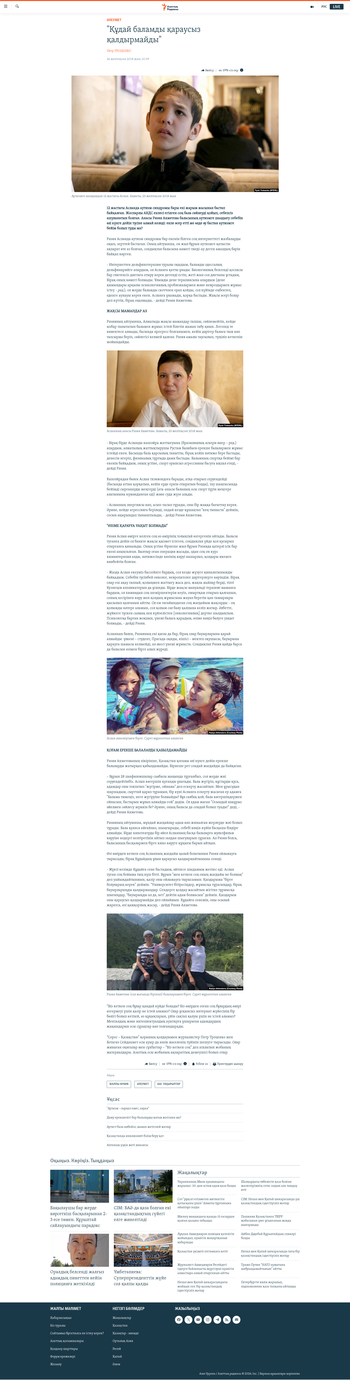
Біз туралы (57, 1326)
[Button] (207, 70)
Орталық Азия (123, 1341)
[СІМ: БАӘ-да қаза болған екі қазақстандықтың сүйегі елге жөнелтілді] (143, 1186)
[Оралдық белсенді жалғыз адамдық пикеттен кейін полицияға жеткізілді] (79, 1250)
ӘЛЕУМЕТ (114, 20)
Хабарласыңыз (60, 1318)
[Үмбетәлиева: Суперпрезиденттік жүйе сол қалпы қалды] (143, 1250)
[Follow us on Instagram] (207, 1320)
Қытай (117, 1356)
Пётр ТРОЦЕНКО (119, 51)
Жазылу (56, 1364)
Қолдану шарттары (64, 1349)
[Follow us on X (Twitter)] (188, 1320)
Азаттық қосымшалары (67, 1341)
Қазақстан (120, 1326)
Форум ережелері (62, 1356)
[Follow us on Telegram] (217, 1320)
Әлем (116, 1364)
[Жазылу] (236, 1320)
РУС (324, 7)
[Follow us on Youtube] (198, 1320)
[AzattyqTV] (312, 7)
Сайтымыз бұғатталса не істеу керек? (77, 1333)
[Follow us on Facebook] (179, 1320)
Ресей (117, 1349)
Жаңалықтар (122, 1318)
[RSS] (227, 1320)
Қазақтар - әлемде (126, 1333)
